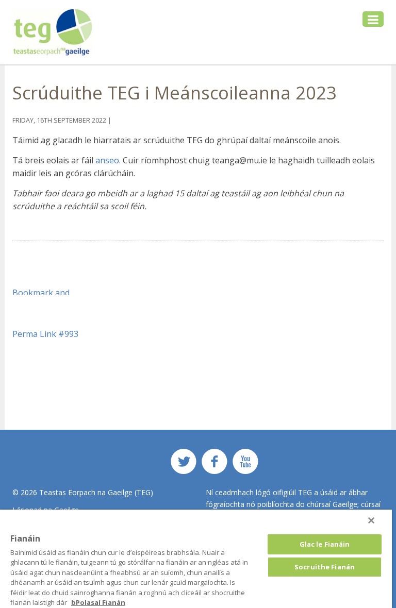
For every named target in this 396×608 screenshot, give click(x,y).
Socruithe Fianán (324, 566)
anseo (107, 160)
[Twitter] (183, 465)
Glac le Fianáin (325, 544)
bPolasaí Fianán (98, 602)
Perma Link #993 (45, 334)
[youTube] (245, 465)
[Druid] (371, 520)
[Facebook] (214, 465)
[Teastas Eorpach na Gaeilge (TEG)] (53, 32)
